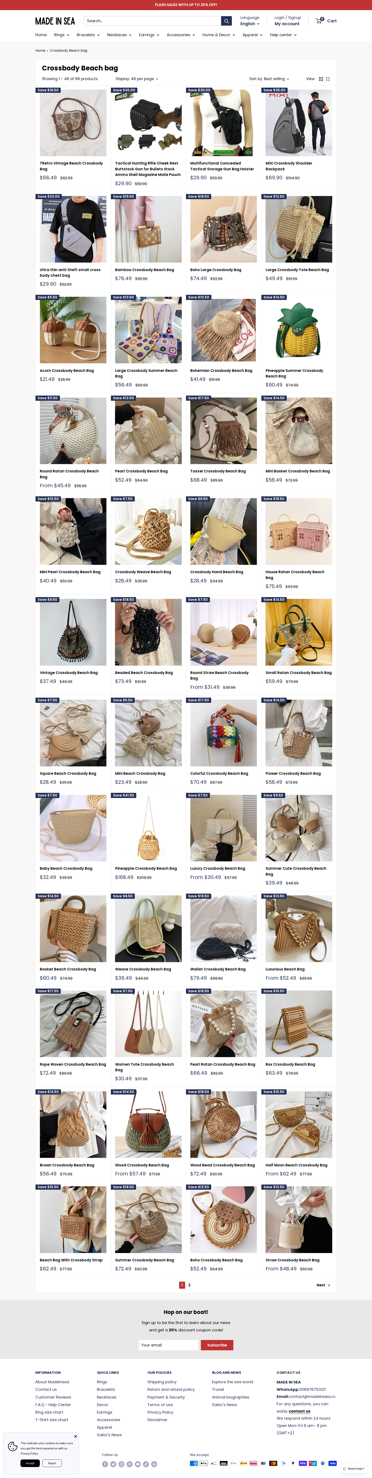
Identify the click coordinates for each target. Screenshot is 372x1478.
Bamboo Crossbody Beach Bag (144, 269)
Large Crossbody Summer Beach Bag (146, 373)
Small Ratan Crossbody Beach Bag (299, 672)
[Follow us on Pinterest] (130, 1464)
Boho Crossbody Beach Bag (216, 1260)
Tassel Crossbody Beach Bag (218, 471)
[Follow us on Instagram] (121, 1464)
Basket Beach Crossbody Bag (68, 969)
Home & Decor (216, 34)
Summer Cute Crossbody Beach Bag (296, 871)
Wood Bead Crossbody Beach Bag (222, 1165)
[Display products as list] (328, 79)
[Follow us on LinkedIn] (154, 1464)
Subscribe (217, 1345)
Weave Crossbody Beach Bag (143, 969)
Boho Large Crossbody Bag (215, 269)
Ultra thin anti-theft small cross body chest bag (70, 272)
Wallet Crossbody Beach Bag (218, 969)
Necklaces (117, 34)
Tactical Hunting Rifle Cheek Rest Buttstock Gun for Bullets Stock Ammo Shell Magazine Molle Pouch (148, 169)
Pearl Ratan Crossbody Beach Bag (222, 1064)
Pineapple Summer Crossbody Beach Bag (294, 373)
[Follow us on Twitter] (113, 1464)
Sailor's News (109, 1435)
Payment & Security (166, 1397)
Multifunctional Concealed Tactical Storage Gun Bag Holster (222, 166)
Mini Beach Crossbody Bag (140, 773)
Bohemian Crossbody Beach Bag (221, 370)
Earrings (147, 34)
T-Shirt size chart (51, 1419)
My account (287, 24)
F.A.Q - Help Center (53, 1404)
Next (321, 1285)
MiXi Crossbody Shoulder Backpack (289, 166)
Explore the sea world (232, 1382)
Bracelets (86, 34)
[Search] (226, 21)
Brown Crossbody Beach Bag (67, 1165)
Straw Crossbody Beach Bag (292, 1260)
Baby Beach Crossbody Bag (66, 868)
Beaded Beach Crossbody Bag (144, 672)
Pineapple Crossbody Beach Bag (146, 868)
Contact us (46, 1389)
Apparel (250, 34)
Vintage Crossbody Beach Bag (69, 672)
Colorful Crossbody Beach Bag (219, 773)
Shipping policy (162, 1382)
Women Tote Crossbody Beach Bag (144, 1067)
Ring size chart (49, 1412)
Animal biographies (230, 1397)
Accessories (178, 34)
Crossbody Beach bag (68, 50)
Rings (59, 34)
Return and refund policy (171, 1389)
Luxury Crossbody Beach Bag (217, 868)
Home (41, 34)
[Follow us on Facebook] (105, 1464)
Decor (102, 1404)
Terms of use (160, 1404)
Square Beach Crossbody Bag (68, 773)
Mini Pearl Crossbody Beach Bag (70, 571)
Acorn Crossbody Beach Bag (67, 370)
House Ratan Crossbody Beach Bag (295, 574)
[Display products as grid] (321, 79)
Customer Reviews (53, 1397)
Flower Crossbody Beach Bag (293, 773)
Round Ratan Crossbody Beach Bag (69, 474)
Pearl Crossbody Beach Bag (141, 471)
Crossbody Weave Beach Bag (143, 571)
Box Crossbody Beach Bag (290, 1064)
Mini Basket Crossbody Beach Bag (298, 471)
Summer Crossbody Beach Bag (144, 1260)
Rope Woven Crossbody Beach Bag (73, 1064)
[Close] (75, 1436)
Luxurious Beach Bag (285, 969)
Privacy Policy (160, 1412)
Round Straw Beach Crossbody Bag (219, 675)
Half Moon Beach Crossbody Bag (296, 1165)
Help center (281, 34)
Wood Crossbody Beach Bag (142, 1165)
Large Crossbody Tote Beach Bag (297, 269)
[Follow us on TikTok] (146, 1464)
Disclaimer (157, 1419)
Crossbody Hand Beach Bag (216, 571)
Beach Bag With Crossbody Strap (71, 1260)
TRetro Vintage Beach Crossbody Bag (71, 166)
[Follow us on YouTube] (138, 1464)
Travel (218, 1389)
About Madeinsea (52, 1382)
